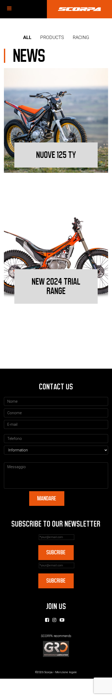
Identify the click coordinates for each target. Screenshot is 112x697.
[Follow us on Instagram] (54, 620)
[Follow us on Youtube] (62, 620)
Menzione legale (66, 672)
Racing (81, 37)
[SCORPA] (79, 9)
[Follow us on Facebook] (47, 620)
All (27, 37)
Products (52, 37)
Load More (56, 348)
